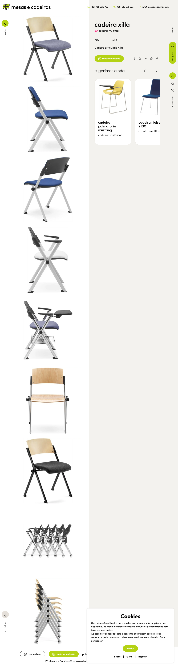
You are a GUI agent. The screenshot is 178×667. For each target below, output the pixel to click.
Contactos (172, 101)
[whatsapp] (151, 58)
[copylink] (157, 58)
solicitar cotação (66, 654)
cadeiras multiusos (109, 30)
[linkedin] (140, 58)
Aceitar (130, 648)
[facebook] (135, 58)
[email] (146, 59)
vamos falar (35, 654)
